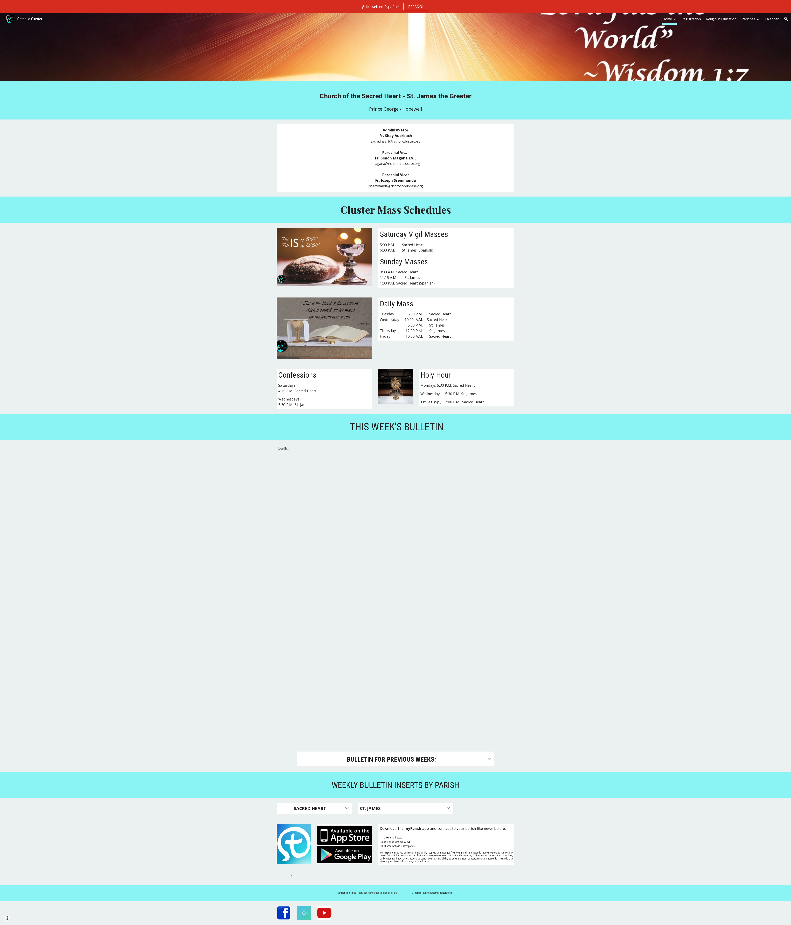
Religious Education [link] (721, 19)
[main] (395, 95)
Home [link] (667, 19)
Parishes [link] (748, 19)
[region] (395, 6)
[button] (786, 19)
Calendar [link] (772, 19)
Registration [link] (691, 19)
